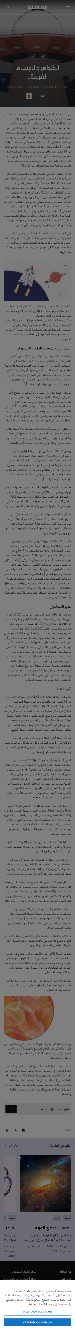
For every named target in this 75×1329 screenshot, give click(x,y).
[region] (37, 1304)
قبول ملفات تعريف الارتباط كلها (37, 1322)
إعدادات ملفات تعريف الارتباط (37, 1311)
